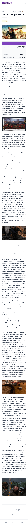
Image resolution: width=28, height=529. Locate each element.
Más (18, 3)
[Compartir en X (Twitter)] (16, 510)
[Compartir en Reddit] (19, 510)
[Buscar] (22, 2)
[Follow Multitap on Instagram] (15, 523)
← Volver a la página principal (9, 514)
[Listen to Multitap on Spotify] (22, 523)
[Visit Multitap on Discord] (6, 523)
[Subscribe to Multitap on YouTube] (12, 523)
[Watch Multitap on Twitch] (18, 523)
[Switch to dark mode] (25, 3)
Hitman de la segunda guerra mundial (12, 161)
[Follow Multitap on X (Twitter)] (9, 523)
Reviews (4, 17)
